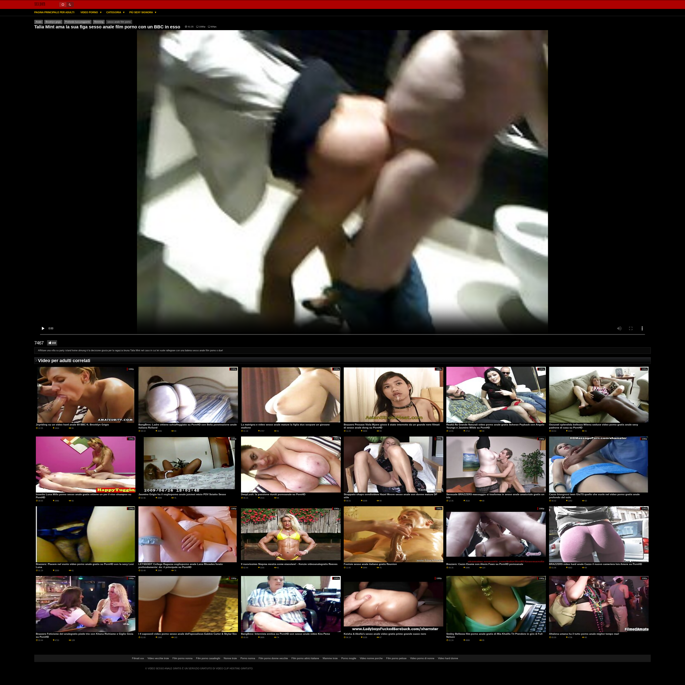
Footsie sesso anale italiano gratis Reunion (370, 564)
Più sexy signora (141, 12)
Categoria (114, 12)
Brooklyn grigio (53, 22)
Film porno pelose (396, 658)
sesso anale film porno (119, 22)
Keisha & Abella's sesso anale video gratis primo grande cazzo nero (385, 633)
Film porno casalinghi (208, 658)
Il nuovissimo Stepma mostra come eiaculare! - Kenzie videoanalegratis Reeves (289, 564)
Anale (39, 22)
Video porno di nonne (422, 658)
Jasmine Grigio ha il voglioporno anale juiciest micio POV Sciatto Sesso (182, 494)
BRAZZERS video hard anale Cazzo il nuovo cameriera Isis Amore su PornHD (595, 564)
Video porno (89, 12)
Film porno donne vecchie (273, 658)
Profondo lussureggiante (77, 22)
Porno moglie (348, 658)
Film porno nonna (182, 658)
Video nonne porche (371, 658)
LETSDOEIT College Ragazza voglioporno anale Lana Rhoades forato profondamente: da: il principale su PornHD (180, 566)
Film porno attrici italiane (305, 658)
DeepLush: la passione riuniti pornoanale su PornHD (273, 494)
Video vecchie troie (158, 658)
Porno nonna (247, 658)
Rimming (98, 22)
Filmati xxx (138, 658)
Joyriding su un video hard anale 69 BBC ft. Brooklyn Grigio (72, 424)
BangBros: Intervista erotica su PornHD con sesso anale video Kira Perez (285, 633)
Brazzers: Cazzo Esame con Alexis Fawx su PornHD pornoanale (484, 564)
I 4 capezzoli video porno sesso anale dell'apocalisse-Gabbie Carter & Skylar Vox (187, 633)
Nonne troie (230, 658)
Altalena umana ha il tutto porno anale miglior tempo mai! (584, 633)
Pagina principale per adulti (54, 12)
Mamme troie (330, 658)
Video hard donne (448, 658)
